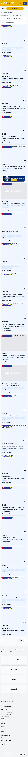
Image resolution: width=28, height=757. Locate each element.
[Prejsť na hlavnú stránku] (7, 3)
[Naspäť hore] (2, 640)
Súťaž (2, 733)
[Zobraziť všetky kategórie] (25, 8)
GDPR (2, 731)
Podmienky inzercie (5, 729)
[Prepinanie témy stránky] (21, 3)
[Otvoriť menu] (25, 3)
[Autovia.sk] (14, 669)
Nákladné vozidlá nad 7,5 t (6, 714)
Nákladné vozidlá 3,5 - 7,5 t (6, 712)
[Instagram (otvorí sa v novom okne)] (7, 744)
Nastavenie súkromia (5, 735)
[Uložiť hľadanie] (2, 22)
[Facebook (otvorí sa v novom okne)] (3, 744)
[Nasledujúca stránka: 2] (25, 640)
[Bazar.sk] (14, 689)
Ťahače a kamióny (5, 716)
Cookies (2, 728)
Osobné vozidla (4, 709)
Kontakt (2, 726)
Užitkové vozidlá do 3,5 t (6, 711)
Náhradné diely (4, 720)
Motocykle (16, 8)
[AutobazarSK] (14, 679)
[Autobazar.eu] (14, 660)
